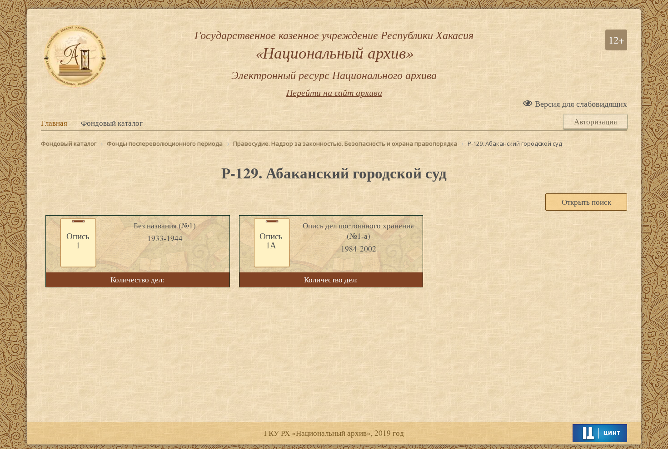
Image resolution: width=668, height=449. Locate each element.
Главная (54, 123)
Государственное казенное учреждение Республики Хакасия (334, 54)
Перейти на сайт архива (334, 92)
